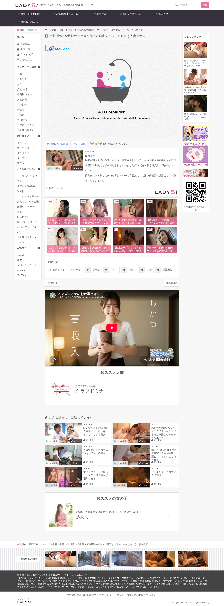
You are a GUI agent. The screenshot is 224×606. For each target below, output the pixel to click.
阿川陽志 (22, 120)
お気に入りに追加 (59, 144)
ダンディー (23, 158)
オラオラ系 (23, 153)
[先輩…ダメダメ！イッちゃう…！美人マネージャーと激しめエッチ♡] (60, 559)
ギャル (96, 269)
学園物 (20, 191)
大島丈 (20, 109)
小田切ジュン (24, 94)
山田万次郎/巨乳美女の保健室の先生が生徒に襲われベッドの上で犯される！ (164, 454)
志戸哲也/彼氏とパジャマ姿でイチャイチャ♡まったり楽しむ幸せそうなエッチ (164, 432)
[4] (98, 143)
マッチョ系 (23, 148)
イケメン (22, 143)
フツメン (22, 163)
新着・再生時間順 (30, 13)
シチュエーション (26, 168)
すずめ (60, 188)
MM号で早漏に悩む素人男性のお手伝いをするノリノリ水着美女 (95, 431)
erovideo (21, 255)
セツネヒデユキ (25, 125)
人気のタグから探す (131, 13)
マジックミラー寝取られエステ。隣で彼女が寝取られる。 (95, 475)
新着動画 (25, 44)
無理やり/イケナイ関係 (27, 209)
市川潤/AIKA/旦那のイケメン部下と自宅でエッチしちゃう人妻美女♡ (52, 575)
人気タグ (22, 247)
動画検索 (101, 13)
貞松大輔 (22, 89)
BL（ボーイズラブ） (28, 221)
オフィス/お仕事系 (27, 186)
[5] (101, 143)
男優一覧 (25, 49)
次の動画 (171, 283)
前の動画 (53, 283)
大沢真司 (22, 99)
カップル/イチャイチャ (27, 178)
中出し (132, 269)
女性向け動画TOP (77, 595)
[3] (96, 143)
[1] (90, 143)
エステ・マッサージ (28, 196)
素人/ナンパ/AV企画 (28, 201)
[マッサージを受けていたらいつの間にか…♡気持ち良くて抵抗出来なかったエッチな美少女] (193, 559)
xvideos (21, 270)
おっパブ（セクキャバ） (28, 229)
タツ (19, 84)
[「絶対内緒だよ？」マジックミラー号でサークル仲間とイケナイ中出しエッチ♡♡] (127, 559)
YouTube (21, 275)
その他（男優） (25, 130)
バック (114, 269)
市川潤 (91, 156)
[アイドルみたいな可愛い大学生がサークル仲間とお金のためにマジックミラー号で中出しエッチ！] (93, 559)
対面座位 (167, 269)
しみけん (22, 79)
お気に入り (162, 13)
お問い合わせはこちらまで (141, 595)
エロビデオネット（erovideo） (64, 269)
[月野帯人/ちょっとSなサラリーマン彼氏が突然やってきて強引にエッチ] (160, 559)
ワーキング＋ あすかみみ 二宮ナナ (164, 474)
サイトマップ (116, 595)
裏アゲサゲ (23, 260)
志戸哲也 (22, 104)
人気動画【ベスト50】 (68, 13)
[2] (93, 143)
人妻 (149, 269)
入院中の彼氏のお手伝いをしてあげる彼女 (95, 451)
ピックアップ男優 (26, 66)
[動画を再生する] (64, 169)
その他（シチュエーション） (28, 240)
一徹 (19, 74)
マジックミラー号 (27, 265)
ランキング (26, 54)
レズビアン (23, 216)
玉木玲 (20, 114)
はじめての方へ (29, 21)
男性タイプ (23, 135)
